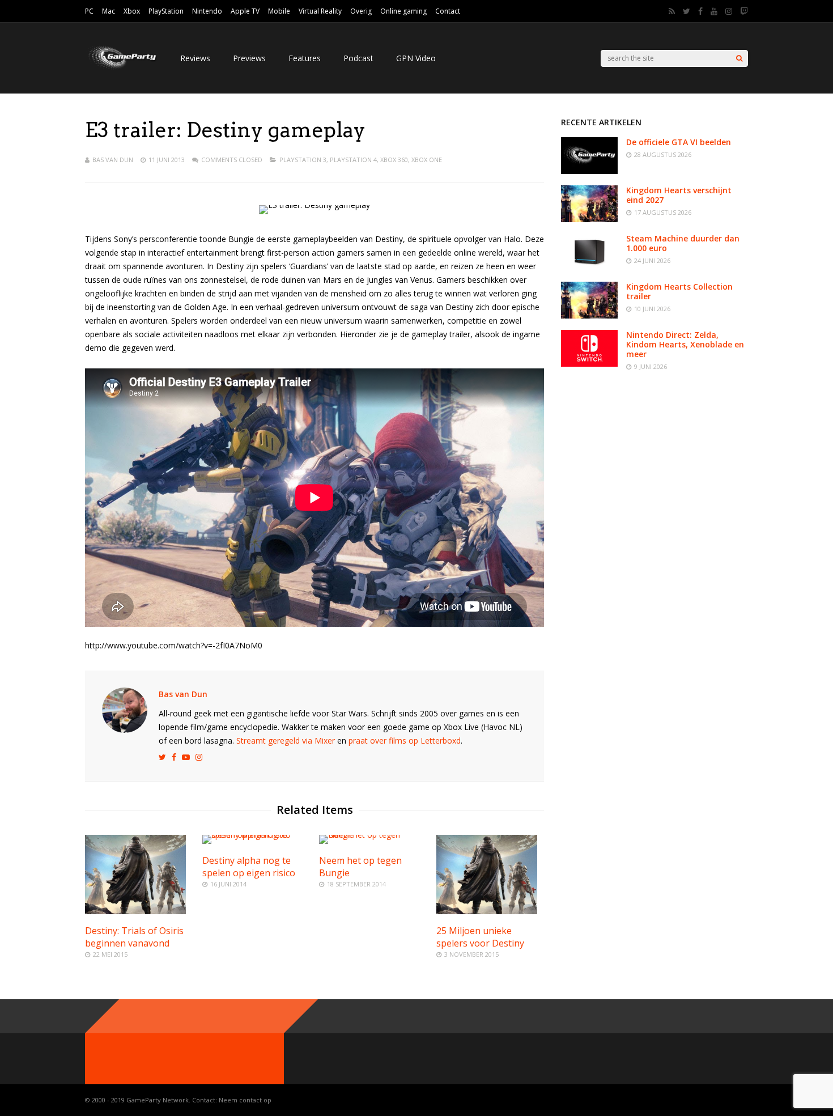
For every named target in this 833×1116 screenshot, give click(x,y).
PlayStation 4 (353, 159)
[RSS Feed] (672, 11)
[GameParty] (121, 68)
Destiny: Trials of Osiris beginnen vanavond (134, 936)
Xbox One (426, 159)
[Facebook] (700, 11)
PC (89, 11)
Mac (108, 11)
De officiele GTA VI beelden (678, 142)
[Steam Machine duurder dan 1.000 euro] (589, 267)
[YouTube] (714, 11)
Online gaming (403, 11)
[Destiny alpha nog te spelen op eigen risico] (256, 834)
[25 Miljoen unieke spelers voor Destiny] (486, 911)
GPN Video (416, 58)
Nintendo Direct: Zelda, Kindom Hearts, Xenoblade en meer (685, 344)
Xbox (132, 11)
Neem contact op (245, 1100)
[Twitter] (686, 11)
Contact (447, 11)
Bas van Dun (112, 159)
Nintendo (207, 11)
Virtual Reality (320, 11)
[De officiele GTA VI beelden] (589, 171)
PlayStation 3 (302, 159)
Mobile (279, 11)
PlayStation (166, 11)
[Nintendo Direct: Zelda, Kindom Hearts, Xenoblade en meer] (589, 363)
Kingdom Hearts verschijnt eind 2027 (679, 195)
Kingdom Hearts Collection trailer (679, 291)
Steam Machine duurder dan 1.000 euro (683, 243)
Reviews (195, 58)
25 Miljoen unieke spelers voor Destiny (480, 936)
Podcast (358, 58)
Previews (249, 58)
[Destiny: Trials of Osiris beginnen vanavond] (135, 911)
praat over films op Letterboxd (404, 740)
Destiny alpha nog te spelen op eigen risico (248, 866)
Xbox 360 (394, 159)
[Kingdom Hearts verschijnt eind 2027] (589, 219)
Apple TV (245, 11)
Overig (361, 11)
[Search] (739, 58)
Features (304, 58)
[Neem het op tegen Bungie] (373, 834)
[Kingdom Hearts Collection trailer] (589, 315)
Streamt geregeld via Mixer (285, 740)
